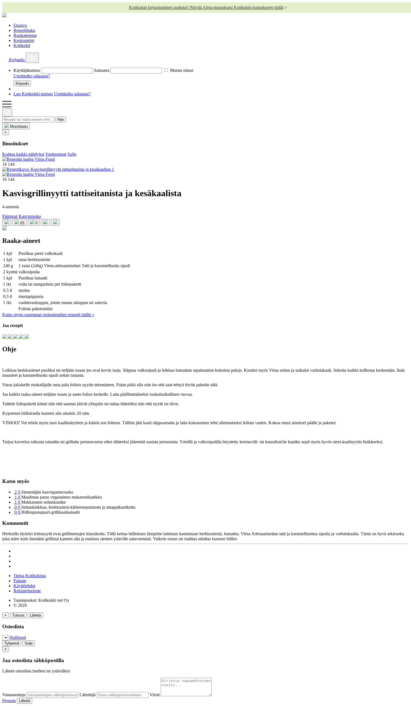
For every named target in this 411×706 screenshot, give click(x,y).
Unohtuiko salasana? (31, 76)
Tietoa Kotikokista (29, 575)
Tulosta (18, 615)
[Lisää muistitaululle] (6, 222)
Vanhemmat (55, 154)
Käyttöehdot (24, 585)
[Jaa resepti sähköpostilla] (5, 337)
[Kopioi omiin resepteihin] (55, 222)
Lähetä (35, 615)
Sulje (71, 154)
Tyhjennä (11, 643)
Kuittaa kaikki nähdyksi (23, 154)
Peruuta (9, 700)
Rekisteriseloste (27, 590)
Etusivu (20, 25)
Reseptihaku (24, 30)
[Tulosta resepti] (45, 222)
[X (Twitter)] (27, 337)
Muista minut (181, 70)
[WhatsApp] (22, 337)
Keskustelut (23, 40)
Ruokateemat (25, 35)
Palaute (19, 580)
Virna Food (44, 159)
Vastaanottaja (13, 694)
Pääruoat (10, 216)
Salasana (101, 70)
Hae (60, 119)
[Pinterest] (10, 337)
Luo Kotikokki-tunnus (33, 93)
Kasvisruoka (30, 216)
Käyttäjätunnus (26, 70)
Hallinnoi (18, 637)
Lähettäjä (87, 694)
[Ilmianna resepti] (4, 228)
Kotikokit (21, 45)
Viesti (155, 694)
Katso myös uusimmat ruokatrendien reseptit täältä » (48, 314)
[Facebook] (16, 337)
